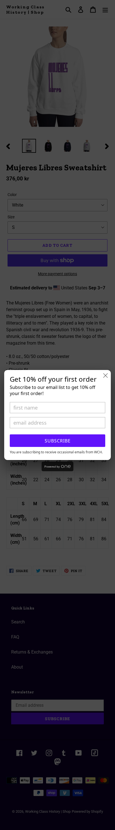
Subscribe (58, 441)
